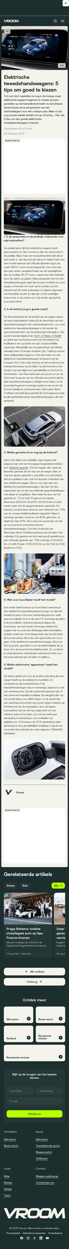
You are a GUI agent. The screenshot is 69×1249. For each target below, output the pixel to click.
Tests (7, 1195)
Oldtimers (42, 1158)
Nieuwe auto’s (44, 1152)
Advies (11, 885)
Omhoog (32, 981)
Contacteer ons (45, 1182)
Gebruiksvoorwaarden (34, 1233)
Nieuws (8, 1182)
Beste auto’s (11, 1145)
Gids (25, 885)
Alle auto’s (10, 1139)
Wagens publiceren (47, 1176)
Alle (56, 885)
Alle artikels (37, 971)
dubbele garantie (18, 467)
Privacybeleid (13, 1233)
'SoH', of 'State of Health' (48, 335)
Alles (6, 1176)
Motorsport (26, 954)
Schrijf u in (34, 1113)
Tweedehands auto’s (48, 1145)
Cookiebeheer (55, 1233)
